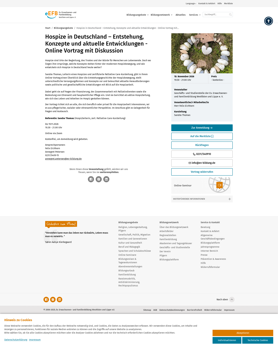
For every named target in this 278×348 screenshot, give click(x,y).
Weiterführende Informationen (189, 199)
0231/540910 (203, 154)
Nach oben (222, 299)
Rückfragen (202, 145)
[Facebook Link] (91, 179)
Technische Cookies (258, 340)
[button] (268, 21)
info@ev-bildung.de (203, 162)
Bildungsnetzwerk (160, 14)
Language (190, 3)
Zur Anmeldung (200, 127)
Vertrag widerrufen (202, 171)
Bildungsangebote (136, 14)
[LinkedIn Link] (106, 179)
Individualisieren (227, 340)
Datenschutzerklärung (15, 339)
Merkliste (228, 3)
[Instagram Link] (99, 179)
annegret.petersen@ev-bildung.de (63, 158)
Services (193, 14)
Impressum (35, 339)
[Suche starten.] (230, 14)
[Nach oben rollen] (232, 299)
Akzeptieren (243, 333)
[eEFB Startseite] (60, 15)
